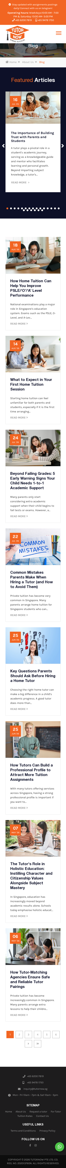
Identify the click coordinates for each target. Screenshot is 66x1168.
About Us (28, 62)
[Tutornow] (17, 34)
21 (42, 210)
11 (44, 208)
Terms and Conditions (23, 1130)
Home (13, 62)
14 (55, 208)
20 (38, 210)
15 (59, 208)
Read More (19, 182)
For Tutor (56, 1111)
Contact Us (42, 1116)
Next (62, 146)
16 (24, 210)
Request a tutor (38, 1111)
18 (31, 210)
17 (27, 210)
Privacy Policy (47, 1130)
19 (35, 210)
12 (48, 208)
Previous (3, 146)
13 (51, 208)
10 (40, 208)
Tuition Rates (24, 1116)
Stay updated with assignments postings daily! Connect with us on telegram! (34, 6)
